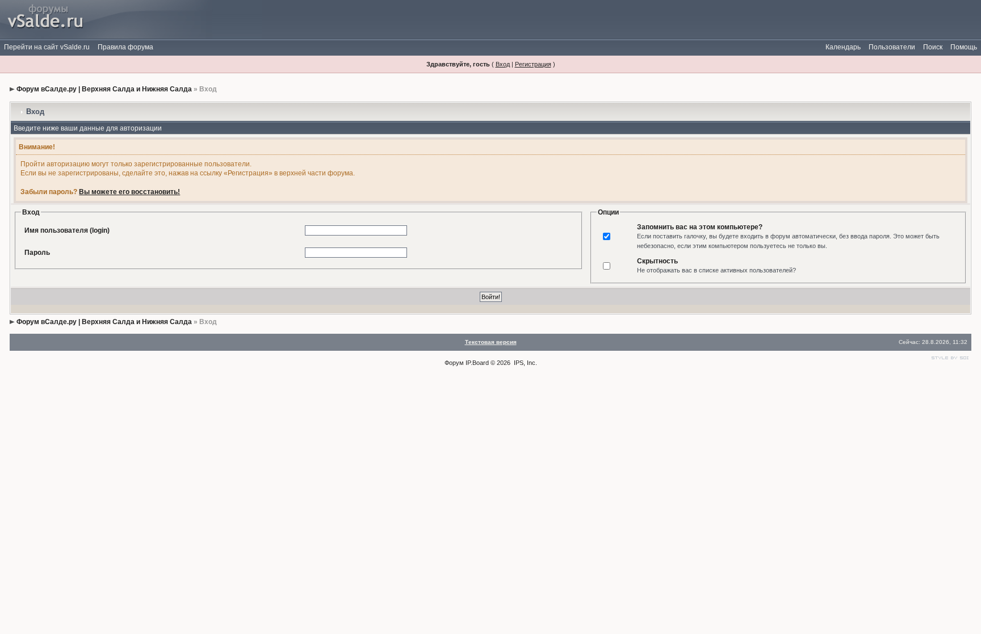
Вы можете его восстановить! (129, 192)
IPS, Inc (524, 362)
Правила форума (125, 47)
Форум (454, 362)
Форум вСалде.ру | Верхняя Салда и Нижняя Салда (104, 89)
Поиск (932, 47)
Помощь (963, 47)
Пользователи (892, 47)
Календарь (843, 47)
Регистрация (533, 64)
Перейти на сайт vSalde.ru (47, 47)
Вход (503, 64)
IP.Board (477, 362)
